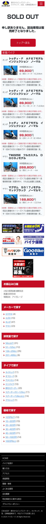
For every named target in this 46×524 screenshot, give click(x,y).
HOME (5, 458)
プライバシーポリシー (11, 504)
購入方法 (5, 468)
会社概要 (5, 494)
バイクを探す (7, 463)
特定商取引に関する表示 (11, 499)
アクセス (5, 474)
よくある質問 (7, 489)
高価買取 (5, 479)
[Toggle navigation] (41, 3)
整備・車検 (6, 484)
